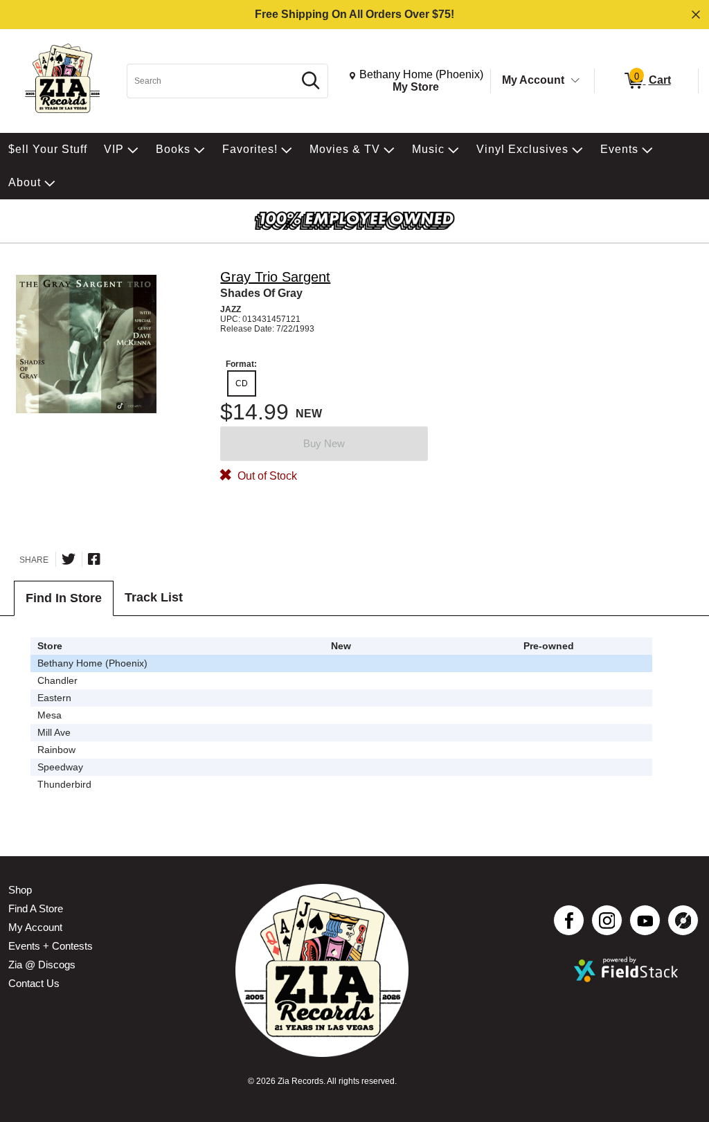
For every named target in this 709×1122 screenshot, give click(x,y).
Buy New (324, 443)
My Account (533, 80)
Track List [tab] (154, 597)
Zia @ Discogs (41, 964)
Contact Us (34, 983)
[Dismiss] (696, 14)
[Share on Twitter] (68, 559)
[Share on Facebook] (94, 559)
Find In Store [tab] (64, 598)
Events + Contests (50, 946)
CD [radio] (241, 383)
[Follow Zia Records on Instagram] (607, 920)
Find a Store (35, 908)
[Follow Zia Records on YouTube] (645, 920)
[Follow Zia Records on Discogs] (683, 920)
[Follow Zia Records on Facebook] (569, 920)
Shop (20, 890)
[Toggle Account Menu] (575, 81)
